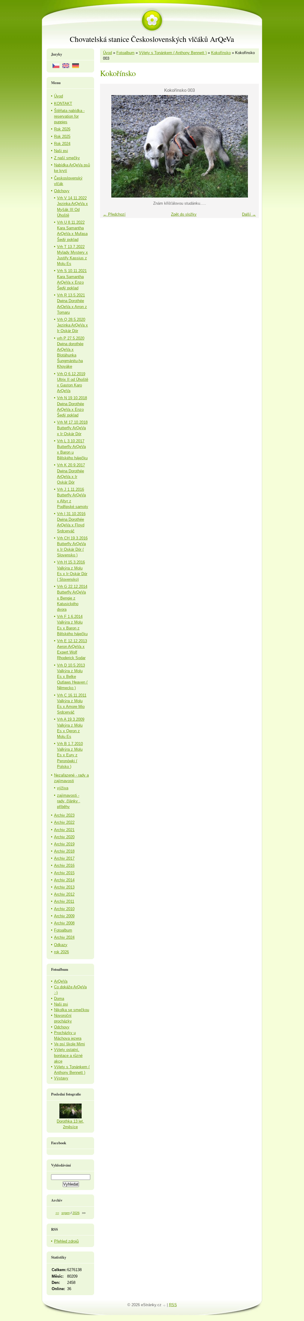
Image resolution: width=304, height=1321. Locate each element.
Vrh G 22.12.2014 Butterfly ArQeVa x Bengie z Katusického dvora (72, 598)
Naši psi (61, 151)
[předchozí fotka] (109, 146)
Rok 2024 (62, 143)
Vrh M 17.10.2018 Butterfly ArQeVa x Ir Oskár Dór (72, 428)
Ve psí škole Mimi (69, 1044)
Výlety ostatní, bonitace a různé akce (68, 1055)
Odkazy (60, 945)
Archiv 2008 (64, 923)
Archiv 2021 (64, 830)
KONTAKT (63, 103)
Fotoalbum (125, 52)
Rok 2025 (62, 136)
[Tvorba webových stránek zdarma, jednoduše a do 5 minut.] (165, 1305)
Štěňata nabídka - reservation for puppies (69, 116)
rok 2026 (61, 952)
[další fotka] (249, 146)
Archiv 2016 (64, 865)
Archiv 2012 (64, 894)
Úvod (107, 52)
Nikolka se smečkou (71, 1010)
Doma (59, 998)
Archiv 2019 (64, 844)
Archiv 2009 (64, 916)
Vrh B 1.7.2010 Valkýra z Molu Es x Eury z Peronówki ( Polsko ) (70, 755)
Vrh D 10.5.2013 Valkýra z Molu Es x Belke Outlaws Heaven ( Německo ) (72, 676)
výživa (62, 788)
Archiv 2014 (64, 880)
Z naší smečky (67, 158)
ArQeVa (60, 981)
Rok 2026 (62, 129)
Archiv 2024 (64, 937)
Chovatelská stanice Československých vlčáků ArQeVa (152, 39)
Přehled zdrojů (66, 1241)
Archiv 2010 (64, 909)
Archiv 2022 (64, 822)
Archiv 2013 (64, 887)
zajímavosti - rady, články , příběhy (68, 801)
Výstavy (61, 1078)
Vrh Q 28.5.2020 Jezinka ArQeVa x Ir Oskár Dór (72, 325)
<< (57, 1213)
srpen (65, 1213)
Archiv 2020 (64, 837)
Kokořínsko (221, 52)
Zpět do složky (184, 214)
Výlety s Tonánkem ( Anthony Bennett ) (173, 52)
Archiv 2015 (64, 873)
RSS (173, 1305)
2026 (76, 1213)
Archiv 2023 (64, 815)
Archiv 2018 (64, 851)
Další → (249, 214)
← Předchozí (114, 214)
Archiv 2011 (64, 901)
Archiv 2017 (64, 858)
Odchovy (61, 191)
